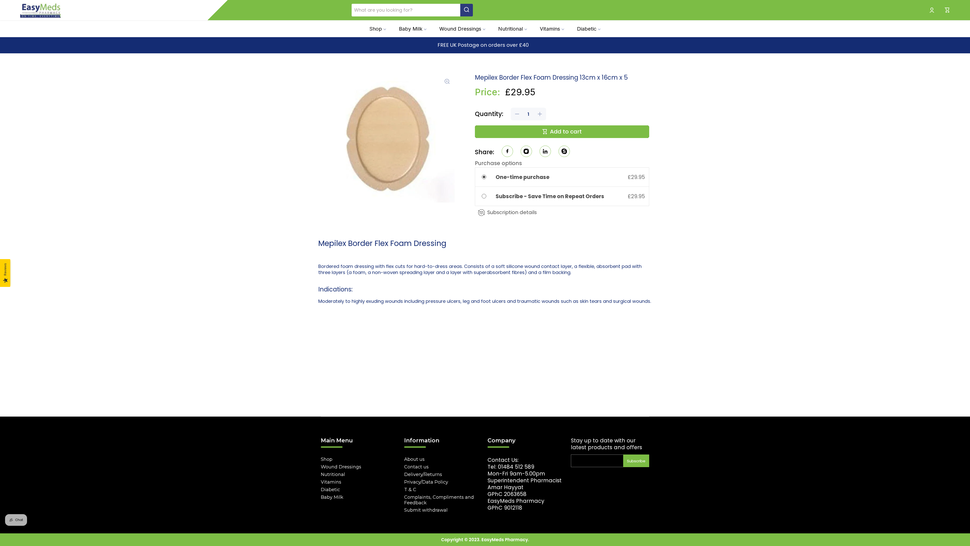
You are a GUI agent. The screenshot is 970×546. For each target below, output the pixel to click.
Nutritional (333, 474)
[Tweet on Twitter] (545, 152)
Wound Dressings (341, 467)
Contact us (416, 467)
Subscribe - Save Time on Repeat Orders (550, 196)
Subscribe (636, 461)
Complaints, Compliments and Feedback (439, 500)
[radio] (487, 177)
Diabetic (330, 489)
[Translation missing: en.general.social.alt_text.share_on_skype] (564, 152)
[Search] (466, 10)
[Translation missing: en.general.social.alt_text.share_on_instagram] (526, 152)
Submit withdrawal (426, 510)
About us (414, 459)
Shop (326, 459)
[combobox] (412, 10)
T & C (410, 489)
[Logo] (40, 10)
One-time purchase (522, 177)
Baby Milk (332, 497)
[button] (947, 10)
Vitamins (331, 482)
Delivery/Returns (423, 474)
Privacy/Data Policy (426, 482)
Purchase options (498, 163)
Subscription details (512, 212)
